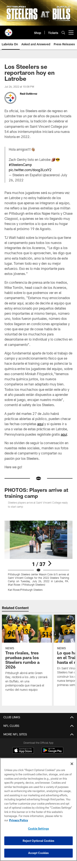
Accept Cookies (38, 853)
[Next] (49, 563)
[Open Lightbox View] (38, 556)
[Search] (63, 32)
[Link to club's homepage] (8, 30)
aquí (40, 424)
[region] (38, 809)
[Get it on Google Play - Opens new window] (52, 752)
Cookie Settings (38, 828)
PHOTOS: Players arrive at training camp (36, 493)
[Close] (72, 763)
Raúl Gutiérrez (28, 93)
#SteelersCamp (20, 165)
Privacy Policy (18, 820)
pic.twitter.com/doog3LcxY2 (30, 170)
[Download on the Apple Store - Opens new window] (23, 750)
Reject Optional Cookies (39, 840)
